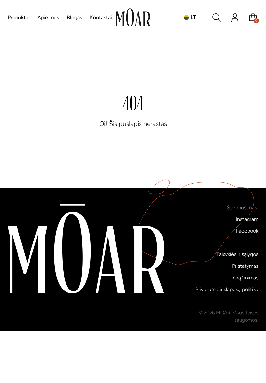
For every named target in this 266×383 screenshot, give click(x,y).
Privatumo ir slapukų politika (226, 289)
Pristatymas (245, 266)
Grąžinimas (245, 278)
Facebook (247, 231)
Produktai (19, 17)
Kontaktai (101, 17)
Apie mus (48, 17)
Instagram (247, 219)
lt (193, 17)
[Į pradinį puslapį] (133, 17)
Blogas (74, 17)
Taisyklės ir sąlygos (237, 254)
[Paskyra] (235, 17)
